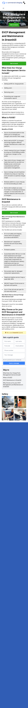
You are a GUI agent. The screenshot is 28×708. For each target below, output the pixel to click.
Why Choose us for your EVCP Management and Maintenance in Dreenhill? (13, 384)
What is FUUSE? (7, 377)
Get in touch (14, 25)
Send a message (14, 363)
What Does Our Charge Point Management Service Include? (12, 374)
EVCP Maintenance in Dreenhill (12, 380)
